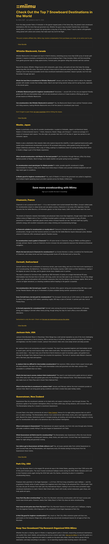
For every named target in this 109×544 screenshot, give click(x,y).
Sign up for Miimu (71, 535)
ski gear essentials (40, 112)
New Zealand (53, 412)
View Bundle (22, 44)
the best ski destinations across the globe (55, 319)
